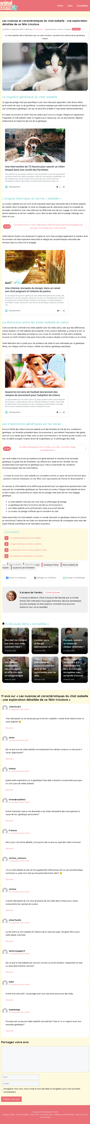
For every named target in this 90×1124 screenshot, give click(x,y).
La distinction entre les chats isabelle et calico (28, 550)
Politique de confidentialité (64, 1114)
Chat (70, 5)
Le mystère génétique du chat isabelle (25, 538)
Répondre (9, 728)
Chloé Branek (52, 592)
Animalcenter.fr (48, 1112)
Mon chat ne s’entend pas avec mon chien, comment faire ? (16, 643)
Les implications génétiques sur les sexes (26, 556)
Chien (60, 5)
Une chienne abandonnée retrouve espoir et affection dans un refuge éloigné (14, 669)
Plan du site (35, 1114)
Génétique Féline (51, 565)
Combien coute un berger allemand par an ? (43, 643)
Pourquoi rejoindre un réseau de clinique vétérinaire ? (73, 643)
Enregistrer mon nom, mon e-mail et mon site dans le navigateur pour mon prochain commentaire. (42, 1090)
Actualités (82, 5)
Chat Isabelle (15, 565)
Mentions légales (22, 1114)
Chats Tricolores (32, 565)
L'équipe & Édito (9, 1114)
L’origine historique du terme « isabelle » (26, 544)
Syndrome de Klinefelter (24, 567)
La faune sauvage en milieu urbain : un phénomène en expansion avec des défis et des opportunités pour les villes (45, 665)
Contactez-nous (47, 1114)
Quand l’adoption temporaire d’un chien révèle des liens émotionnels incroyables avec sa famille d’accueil (73, 667)
